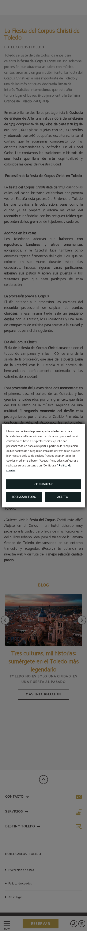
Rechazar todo (24, 497)
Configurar (43, 484)
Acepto (62, 497)
